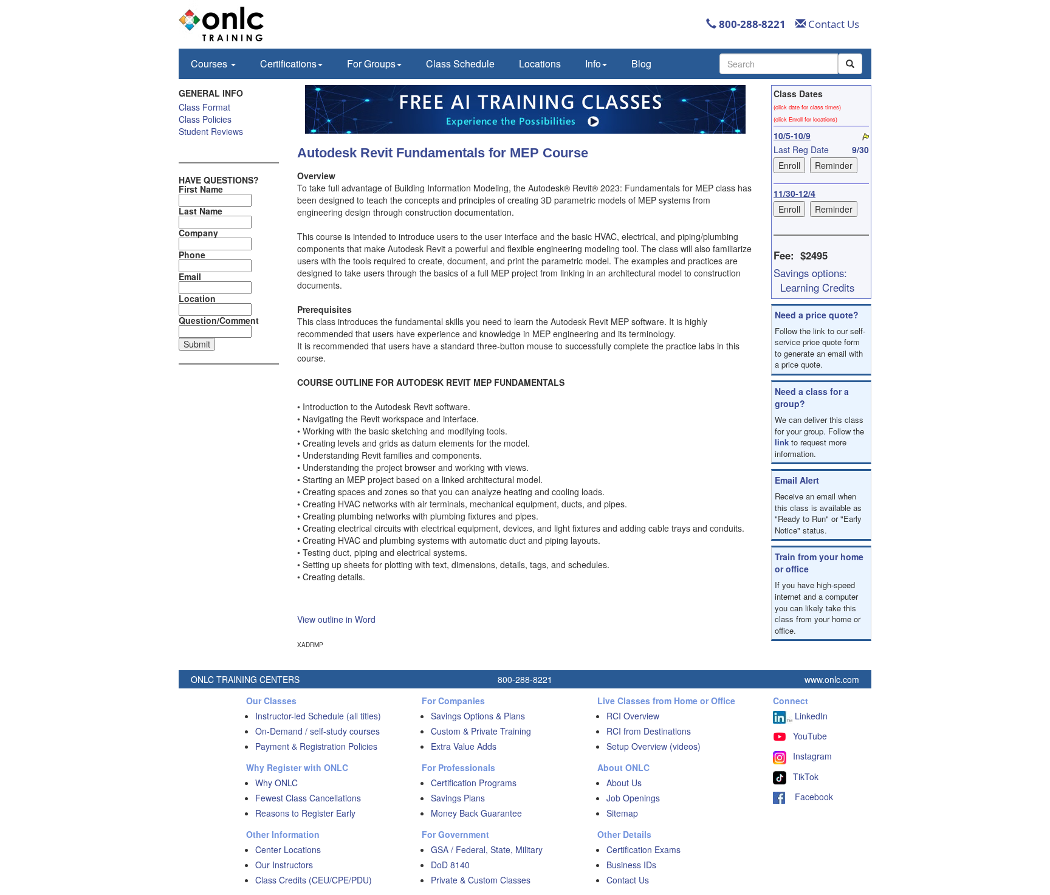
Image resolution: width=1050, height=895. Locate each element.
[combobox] (778, 63)
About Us (624, 783)
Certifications (288, 63)
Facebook (809, 796)
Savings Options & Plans (478, 716)
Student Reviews (211, 131)
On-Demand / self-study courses (317, 731)
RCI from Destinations (648, 731)
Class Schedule (460, 63)
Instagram (812, 756)
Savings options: (810, 273)
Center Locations (288, 849)
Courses (210, 63)
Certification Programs (473, 783)
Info (593, 63)
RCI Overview (632, 716)
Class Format (204, 107)
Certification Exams (643, 849)
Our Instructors (284, 865)
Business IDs (631, 865)
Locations (540, 63)
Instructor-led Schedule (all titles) (318, 716)
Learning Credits (817, 287)
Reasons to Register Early (305, 813)
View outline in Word (336, 619)
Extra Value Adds (463, 746)
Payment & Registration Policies (316, 746)
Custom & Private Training (481, 731)
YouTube (810, 736)
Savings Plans (458, 798)
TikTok (805, 776)
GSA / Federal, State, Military (487, 849)
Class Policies (205, 119)
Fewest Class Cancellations (308, 798)
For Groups (371, 63)
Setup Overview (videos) (653, 746)
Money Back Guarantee (476, 813)
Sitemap (622, 813)
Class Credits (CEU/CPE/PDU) (313, 880)
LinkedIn (810, 716)
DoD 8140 (450, 865)
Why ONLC (276, 783)
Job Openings (633, 798)
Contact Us (832, 24)
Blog (641, 63)
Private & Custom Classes (480, 880)
